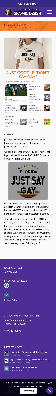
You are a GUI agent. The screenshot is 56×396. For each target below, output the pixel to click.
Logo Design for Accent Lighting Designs (28, 352)
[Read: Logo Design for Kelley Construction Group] (6, 360)
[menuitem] (48, 12)
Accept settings (28, 391)
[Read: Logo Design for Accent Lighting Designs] (6, 353)
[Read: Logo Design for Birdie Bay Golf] (6, 368)
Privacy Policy (10, 300)
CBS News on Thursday (24, 232)
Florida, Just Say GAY (15, 25)
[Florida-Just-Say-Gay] (28, 53)
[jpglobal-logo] (23, 12)
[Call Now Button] (49, 390)
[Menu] (48, 12)
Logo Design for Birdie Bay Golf (24, 367)
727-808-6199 (10, 271)
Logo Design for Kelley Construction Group (29, 359)
